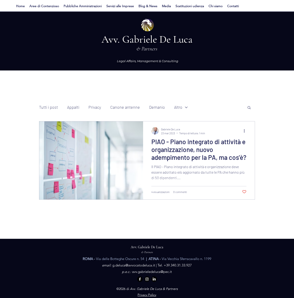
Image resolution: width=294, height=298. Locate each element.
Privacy (94, 107)
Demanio (157, 107)
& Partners (147, 252)
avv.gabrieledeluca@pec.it (152, 271)
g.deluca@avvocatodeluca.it (133, 265)
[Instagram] (147, 279)
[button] (44, 6)
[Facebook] (140, 279)
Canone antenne (125, 107)
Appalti (73, 107)
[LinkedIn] (154, 279)
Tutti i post (48, 107)
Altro (178, 107)
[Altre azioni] (246, 131)
